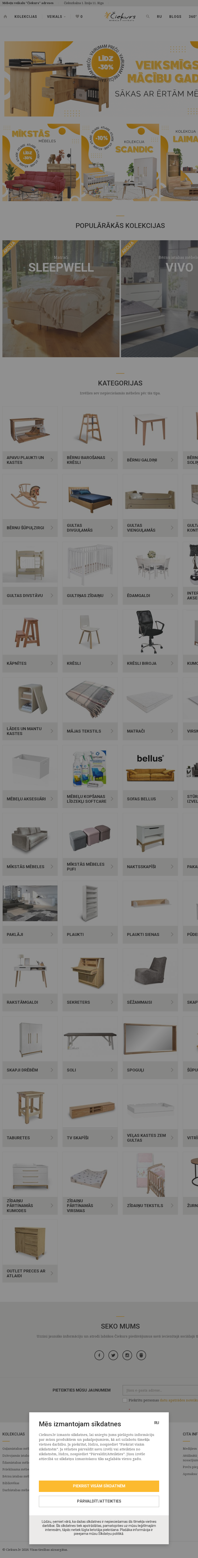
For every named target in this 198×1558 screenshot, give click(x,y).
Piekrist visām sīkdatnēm (99, 1486)
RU (156, 1423)
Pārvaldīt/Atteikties (99, 1501)
